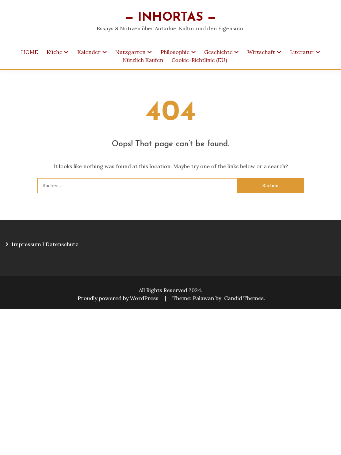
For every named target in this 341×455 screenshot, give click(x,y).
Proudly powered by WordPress (119, 298)
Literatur (302, 52)
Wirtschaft (261, 52)
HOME (29, 52)
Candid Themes (244, 298)
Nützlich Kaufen (143, 60)
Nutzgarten (130, 52)
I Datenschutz (60, 244)
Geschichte (218, 52)
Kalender (89, 52)
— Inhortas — (170, 17)
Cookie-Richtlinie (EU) (199, 60)
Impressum (26, 244)
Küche (54, 52)
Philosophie (175, 52)
